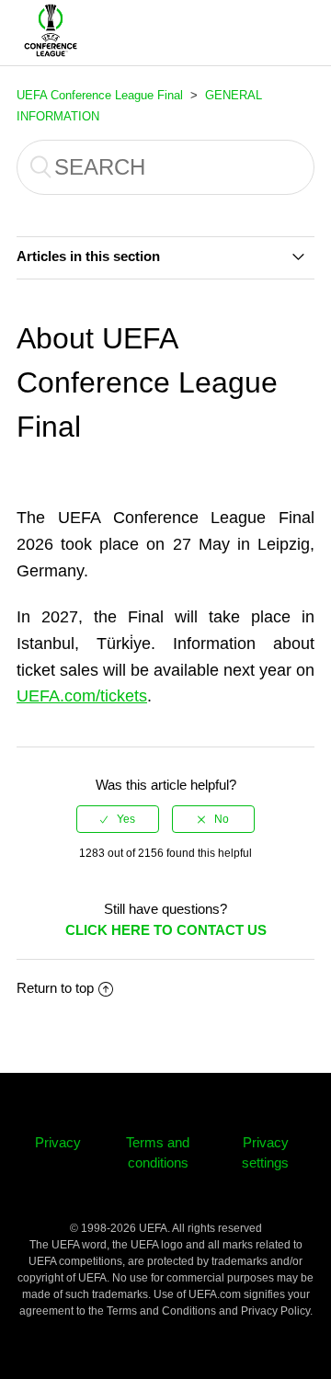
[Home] (51, 59)
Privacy (58, 1142)
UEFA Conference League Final (100, 95)
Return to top (55, 988)
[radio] (117, 819)
